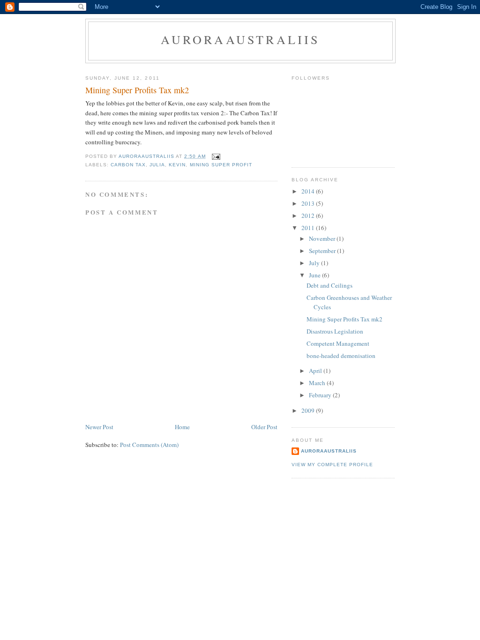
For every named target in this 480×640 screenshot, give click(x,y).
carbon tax (128, 164)
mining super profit (221, 164)
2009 (308, 410)
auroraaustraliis (329, 451)
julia (157, 164)
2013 (308, 203)
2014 (308, 191)
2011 (308, 227)
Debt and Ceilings (329, 285)
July (315, 263)
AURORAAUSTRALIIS (240, 39)
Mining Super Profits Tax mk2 (344, 319)
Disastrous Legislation (335, 331)
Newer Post (99, 427)
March (318, 383)
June (315, 275)
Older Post (264, 427)
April (316, 370)
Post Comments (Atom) (149, 444)
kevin (177, 164)
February (321, 395)
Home (182, 427)
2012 (308, 215)
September (323, 250)
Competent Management (338, 343)
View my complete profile (332, 464)
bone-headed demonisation (341, 355)
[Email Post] (216, 156)
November (323, 238)
